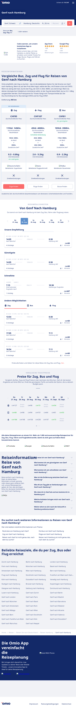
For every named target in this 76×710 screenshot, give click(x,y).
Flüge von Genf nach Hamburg (50, 534)
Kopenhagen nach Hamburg (60, 584)
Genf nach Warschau (9, 623)
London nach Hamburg (58, 562)
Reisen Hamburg (46, 632)
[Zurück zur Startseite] (6, 3)
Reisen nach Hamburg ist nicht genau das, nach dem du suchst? (54, 538)
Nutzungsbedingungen (50, 704)
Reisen (11, 632)
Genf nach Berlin (56, 593)
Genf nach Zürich (32, 593)
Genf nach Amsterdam (10, 606)
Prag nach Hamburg (9, 575)
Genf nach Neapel (32, 623)
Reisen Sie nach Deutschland (27, 632)
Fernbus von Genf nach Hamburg (51, 531)
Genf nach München (9, 601)
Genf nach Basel (32, 601)
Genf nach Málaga (8, 610)
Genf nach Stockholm (34, 615)
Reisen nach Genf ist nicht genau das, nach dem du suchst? (18, 538)
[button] (45, 23)
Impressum (33, 704)
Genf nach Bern (7, 615)
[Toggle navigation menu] (73, 3)
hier (62, 363)
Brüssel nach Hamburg (34, 584)
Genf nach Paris (32, 597)
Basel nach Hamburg (58, 566)
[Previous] (8, 398)
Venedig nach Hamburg (59, 579)
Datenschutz (66, 704)
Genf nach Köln (31, 619)
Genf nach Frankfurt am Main (13, 619)
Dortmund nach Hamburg (60, 588)
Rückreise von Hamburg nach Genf (15, 531)
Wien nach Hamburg (33, 571)
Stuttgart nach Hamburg (11, 584)
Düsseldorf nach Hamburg (36, 579)
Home (4, 632)
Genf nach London (8, 597)
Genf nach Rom (31, 606)
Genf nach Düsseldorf (58, 619)
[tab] (15, 306)
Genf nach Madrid (57, 597)
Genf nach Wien (32, 610)
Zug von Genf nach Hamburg (13, 534)
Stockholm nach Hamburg (36, 575)
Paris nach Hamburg (9, 566)
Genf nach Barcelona (58, 601)
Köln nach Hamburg (9, 579)
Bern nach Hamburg (57, 571)
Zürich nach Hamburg (10, 562)
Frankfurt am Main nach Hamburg (63, 575)
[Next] (68, 221)
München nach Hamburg (35, 566)
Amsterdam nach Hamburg (12, 571)
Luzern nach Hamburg (10, 593)
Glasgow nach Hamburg (11, 588)
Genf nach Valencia (57, 615)
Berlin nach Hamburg (34, 562)
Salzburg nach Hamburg (35, 588)
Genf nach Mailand (57, 606)
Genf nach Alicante (57, 610)
